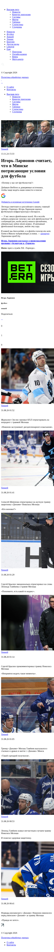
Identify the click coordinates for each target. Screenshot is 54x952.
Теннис (10, 39)
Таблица (16, 22)
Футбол (10, 34)
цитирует (45, 233)
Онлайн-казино (19, 54)
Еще (9, 49)
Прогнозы (17, 52)
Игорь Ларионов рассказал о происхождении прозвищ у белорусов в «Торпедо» (23, 242)
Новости (16, 12)
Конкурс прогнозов (21, 14)
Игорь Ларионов (8, 298)
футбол (4, 303)
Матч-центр (17, 59)
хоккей (4, 308)
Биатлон (11, 42)
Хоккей (10, 37)
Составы (16, 17)
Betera (15, 57)
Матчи (15, 19)
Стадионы (17, 27)
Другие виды (13, 44)
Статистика (17, 24)
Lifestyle (10, 47)
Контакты (11, 89)
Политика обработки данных (15, 77)
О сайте (10, 87)
